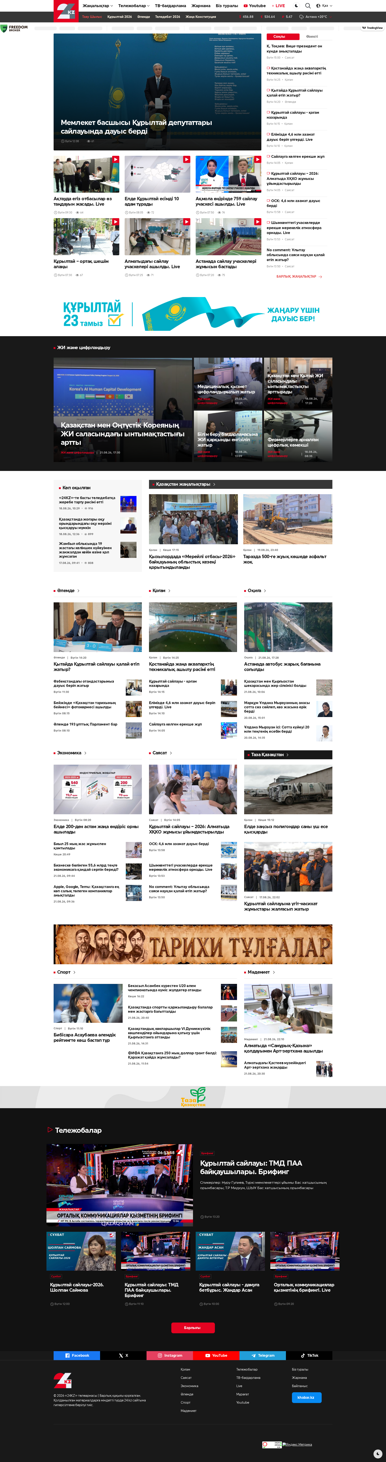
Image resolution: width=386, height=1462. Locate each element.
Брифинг (207, 1153)
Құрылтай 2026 (119, 17)
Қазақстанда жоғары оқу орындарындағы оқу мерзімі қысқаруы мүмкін (85, 524)
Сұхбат (56, 1276)
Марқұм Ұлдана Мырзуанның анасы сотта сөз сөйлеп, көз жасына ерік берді (277, 707)
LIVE (280, 6)
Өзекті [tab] (312, 36)
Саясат (160, 753)
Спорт (63, 972)
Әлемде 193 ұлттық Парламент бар (85, 724)
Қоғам (153, 550)
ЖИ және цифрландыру (77, 452)
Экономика (69, 753)
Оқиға (254, 591)
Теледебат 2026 (167, 17)
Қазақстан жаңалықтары (183, 484)
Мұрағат (242, 1394)
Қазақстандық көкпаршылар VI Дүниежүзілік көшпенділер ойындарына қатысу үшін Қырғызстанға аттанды (169, 1033)
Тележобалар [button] (132, 6)
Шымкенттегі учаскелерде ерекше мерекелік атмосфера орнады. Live (294, 228)
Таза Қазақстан (267, 755)
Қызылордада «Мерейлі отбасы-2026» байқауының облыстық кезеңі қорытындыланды (192, 562)
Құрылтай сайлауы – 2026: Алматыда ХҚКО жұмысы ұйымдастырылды (293, 179)
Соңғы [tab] (279, 36)
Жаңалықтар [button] (96, 6)
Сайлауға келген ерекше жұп (297, 156)
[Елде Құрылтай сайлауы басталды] (157, 92)
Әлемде (143, 17)
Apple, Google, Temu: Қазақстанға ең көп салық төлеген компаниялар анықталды (86, 891)
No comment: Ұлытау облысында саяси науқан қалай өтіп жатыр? (296, 255)
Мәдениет (259, 972)
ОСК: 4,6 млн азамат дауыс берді (179, 844)
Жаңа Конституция (201, 17)
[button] (308, 6)
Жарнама (200, 6)
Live (239, 1386)
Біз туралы (227, 6)
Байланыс (300, 1386)
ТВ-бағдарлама (170, 6)
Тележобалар (247, 1369)
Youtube (257, 6)
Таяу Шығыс (92, 17)
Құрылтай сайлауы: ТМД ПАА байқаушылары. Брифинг (151, 1290)
